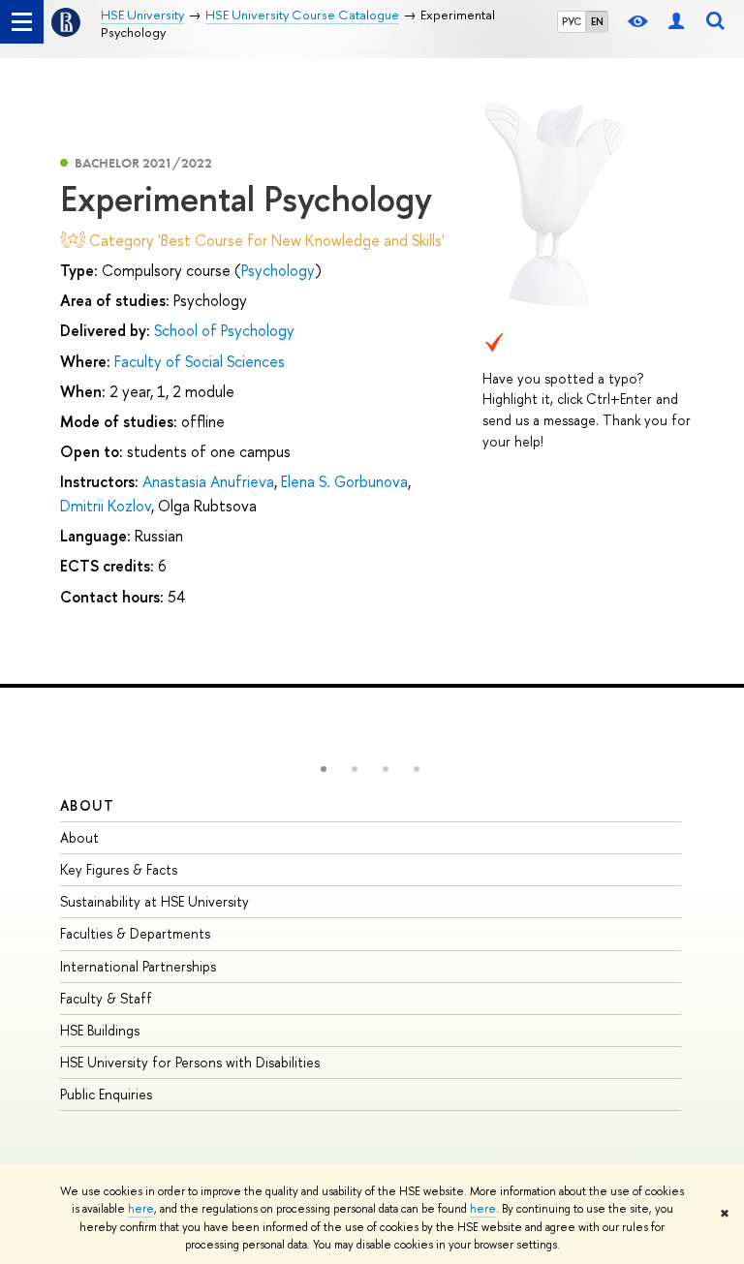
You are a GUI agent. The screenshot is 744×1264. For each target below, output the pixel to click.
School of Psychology (224, 330)
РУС (571, 21)
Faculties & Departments (135, 933)
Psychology (278, 270)
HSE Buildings (100, 1030)
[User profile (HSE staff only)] (676, 22)
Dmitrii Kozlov (105, 505)
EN (597, 21)
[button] (323, 769)
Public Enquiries (106, 1094)
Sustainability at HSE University (154, 901)
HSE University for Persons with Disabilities (190, 1062)
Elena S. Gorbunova (344, 481)
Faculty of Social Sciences (199, 361)
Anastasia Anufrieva (208, 481)
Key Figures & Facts (118, 869)
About (87, 805)
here (141, 1209)
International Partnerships (138, 966)
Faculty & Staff (106, 998)
